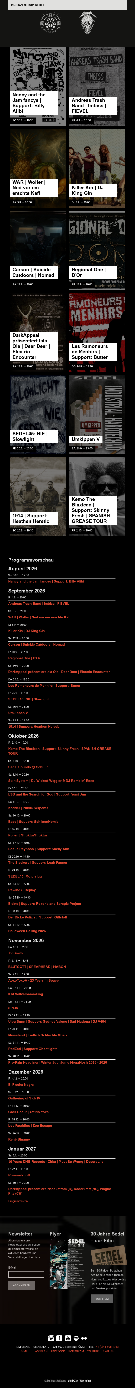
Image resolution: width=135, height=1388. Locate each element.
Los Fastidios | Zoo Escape (30, 1125)
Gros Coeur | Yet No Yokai (29, 1112)
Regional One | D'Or (89, 272)
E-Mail (12, 1268)
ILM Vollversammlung (25, 994)
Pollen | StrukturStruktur (27, 835)
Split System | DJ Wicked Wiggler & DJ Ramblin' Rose (51, 781)
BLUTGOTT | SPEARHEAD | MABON (37, 967)
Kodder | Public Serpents (28, 808)
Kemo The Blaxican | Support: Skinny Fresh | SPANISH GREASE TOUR (91, 510)
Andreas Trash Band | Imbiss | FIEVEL (89, 105)
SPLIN (13, 1008)
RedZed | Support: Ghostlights (32, 1049)
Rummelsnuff (19, 1175)
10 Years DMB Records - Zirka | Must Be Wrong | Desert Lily (55, 1161)
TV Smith (15, 953)
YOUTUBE (93, 1351)
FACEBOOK (58, 1351)
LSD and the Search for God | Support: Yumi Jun (47, 794)
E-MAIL (25, 1351)
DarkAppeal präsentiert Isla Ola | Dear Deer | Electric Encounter (31, 346)
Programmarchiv (18, 1201)
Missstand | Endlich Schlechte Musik (38, 1035)
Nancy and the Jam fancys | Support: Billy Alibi (29, 103)
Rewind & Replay (22, 890)
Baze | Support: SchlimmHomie (33, 821)
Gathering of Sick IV (24, 1098)
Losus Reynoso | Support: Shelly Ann (38, 849)
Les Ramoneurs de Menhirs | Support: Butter (90, 351)
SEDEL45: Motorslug (25, 876)
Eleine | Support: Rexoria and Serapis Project (44, 903)
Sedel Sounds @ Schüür (28, 767)
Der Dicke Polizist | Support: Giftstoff (37, 917)
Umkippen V (86, 439)
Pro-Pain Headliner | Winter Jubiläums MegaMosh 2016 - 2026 (57, 1062)
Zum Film (102, 1299)
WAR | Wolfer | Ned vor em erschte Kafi (29, 187)
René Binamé (19, 1139)
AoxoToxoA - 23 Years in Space (33, 980)
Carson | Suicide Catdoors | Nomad (33, 272)
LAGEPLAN (40, 1351)
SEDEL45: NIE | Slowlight (30, 436)
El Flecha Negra (21, 1084)
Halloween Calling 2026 (27, 931)
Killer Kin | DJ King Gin (88, 190)
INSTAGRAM (76, 1351)
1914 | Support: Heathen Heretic (30, 518)
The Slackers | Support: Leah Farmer (37, 862)
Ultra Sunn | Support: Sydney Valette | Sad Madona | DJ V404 (57, 1021)
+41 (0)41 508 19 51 (106, 1347)
